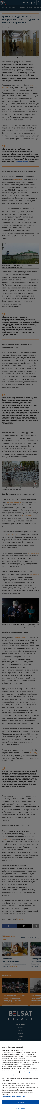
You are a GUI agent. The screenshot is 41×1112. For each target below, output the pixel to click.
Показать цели (20, 1108)
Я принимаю (20, 1102)
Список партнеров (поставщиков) (13, 1096)
